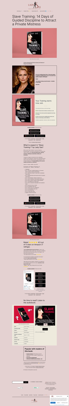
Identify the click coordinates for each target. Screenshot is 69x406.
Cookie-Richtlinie (56, 404)
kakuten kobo (38, 207)
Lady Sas (25, 330)
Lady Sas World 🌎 (43, 11)
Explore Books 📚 (35, 11)
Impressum (63, 404)
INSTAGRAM (33, 381)
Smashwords (30, 207)
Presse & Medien (52, 387)
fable (43, 138)
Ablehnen (58, 402)
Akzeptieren (53, 402)
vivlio (34, 207)
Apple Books (33, 138)
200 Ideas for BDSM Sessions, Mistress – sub (34, 358)
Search (26, 382)
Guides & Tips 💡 (27, 11)
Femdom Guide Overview (36, 142)
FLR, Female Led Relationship (32, 357)
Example (45, 329)
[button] (67, 396)
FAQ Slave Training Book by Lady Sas (30, 369)
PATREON (40, 381)
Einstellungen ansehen (65, 402)
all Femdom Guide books (34, 362)
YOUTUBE (37, 381)
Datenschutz (47, 388)
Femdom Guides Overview (39, 366)
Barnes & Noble (38, 138)
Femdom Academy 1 (30, 353)
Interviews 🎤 (19, 11)
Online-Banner (50, 389)
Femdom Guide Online (39, 367)
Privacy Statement (60, 404)
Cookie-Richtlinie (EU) (52, 388)
